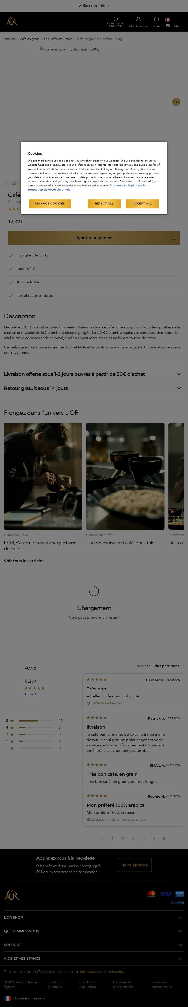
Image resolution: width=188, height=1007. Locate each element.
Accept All (142, 203)
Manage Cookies (50, 203)
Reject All (104, 203)
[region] (94, 178)
